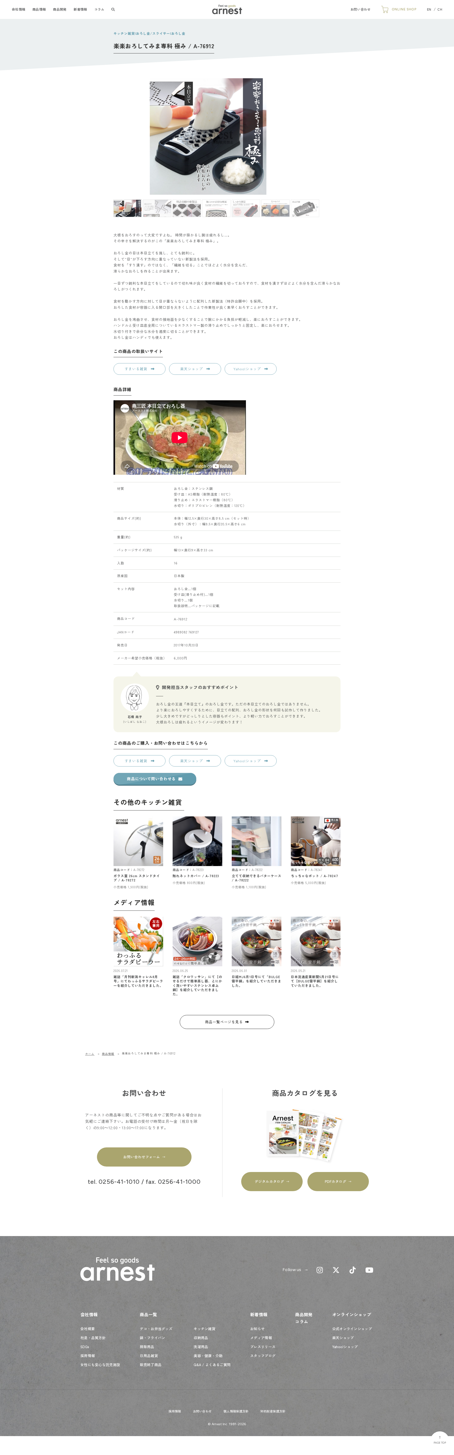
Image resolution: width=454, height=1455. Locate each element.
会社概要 (87, 1328)
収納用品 (201, 1337)
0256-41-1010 (119, 1181)
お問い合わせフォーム (141, 1156)
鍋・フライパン (152, 1337)
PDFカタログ (335, 1181)
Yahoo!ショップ (247, 368)
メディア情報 (261, 1337)
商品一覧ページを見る (224, 1021)
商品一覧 (148, 1314)
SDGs (84, 1346)
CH (439, 9)
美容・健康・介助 (208, 1355)
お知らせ (257, 1328)
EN (429, 9)
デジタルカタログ (269, 1181)
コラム (99, 9)
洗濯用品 (201, 1346)
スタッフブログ (262, 1355)
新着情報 (80, 9)
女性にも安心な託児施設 (100, 1364)
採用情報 (87, 1355)
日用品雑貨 (149, 1355)
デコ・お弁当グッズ (156, 1328)
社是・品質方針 (93, 1337)
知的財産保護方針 (272, 1411)
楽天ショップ (192, 368)
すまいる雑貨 (136, 368)
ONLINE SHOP (404, 9)
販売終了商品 (151, 1364)
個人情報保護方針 (236, 1411)
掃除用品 (147, 1346)
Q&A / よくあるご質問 (212, 1364)
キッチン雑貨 (204, 1328)
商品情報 (39, 9)
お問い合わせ (360, 9)
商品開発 (59, 9)
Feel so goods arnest (227, 9)
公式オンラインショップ (352, 1328)
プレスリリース (262, 1346)
